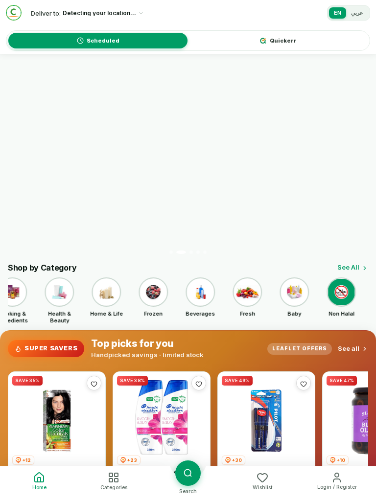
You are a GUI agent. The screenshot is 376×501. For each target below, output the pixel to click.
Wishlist (263, 487)
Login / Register (337, 487)
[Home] (14, 13)
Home (39, 487)
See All (348, 267)
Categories (113, 487)
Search (188, 491)
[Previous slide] (18, 158)
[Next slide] (358, 158)
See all (348, 348)
